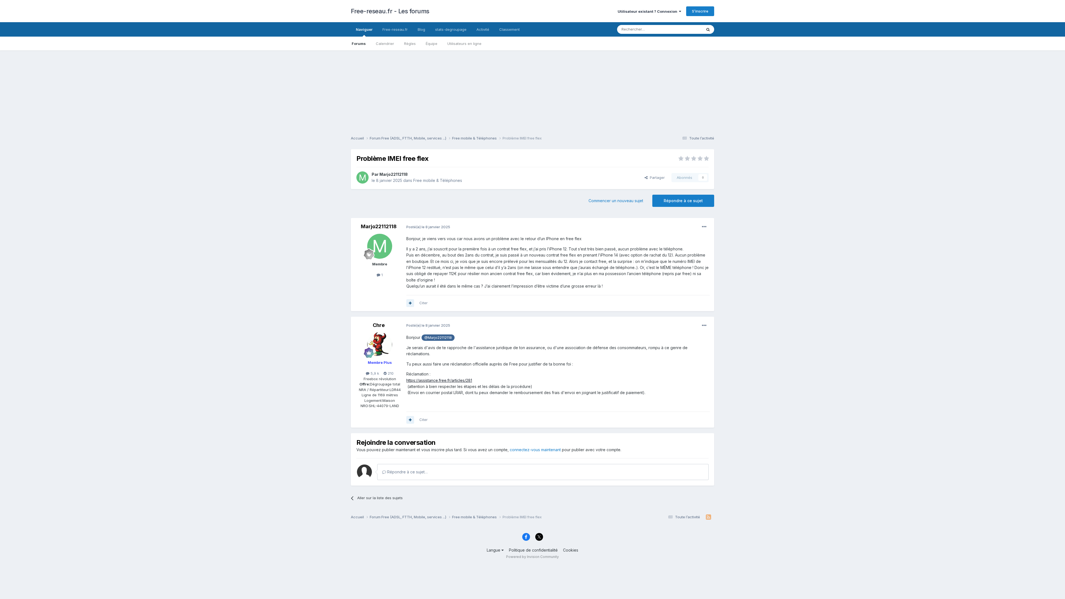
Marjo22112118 (393, 174)
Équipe (431, 43)
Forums (359, 43)
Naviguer (364, 29)
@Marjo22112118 (438, 338)
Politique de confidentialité (533, 550)
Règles (410, 43)
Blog (421, 29)
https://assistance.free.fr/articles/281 (439, 380)
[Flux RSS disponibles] (708, 517)
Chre (379, 325)
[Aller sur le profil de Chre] (379, 344)
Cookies (570, 550)
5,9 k (374, 373)
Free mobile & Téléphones (437, 180)
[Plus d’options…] (704, 227)
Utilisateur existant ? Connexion (648, 11)
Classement (509, 29)
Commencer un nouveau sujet (616, 200)
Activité (482, 29)
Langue (494, 550)
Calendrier (385, 43)
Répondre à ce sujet (683, 200)
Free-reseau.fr (395, 29)
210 (390, 373)
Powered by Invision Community (532, 557)
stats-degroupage (450, 29)
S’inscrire (700, 11)
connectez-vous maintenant (535, 449)
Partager (656, 177)
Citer (423, 303)
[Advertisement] (532, 89)
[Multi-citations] (410, 303)
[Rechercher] (708, 29)
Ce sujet (687, 29)
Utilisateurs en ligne (464, 43)
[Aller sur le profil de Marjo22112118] (362, 177)
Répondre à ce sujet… (407, 471)
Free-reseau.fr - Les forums (390, 11)
